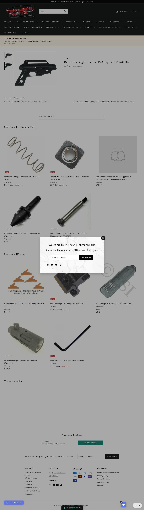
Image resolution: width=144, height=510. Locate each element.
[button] (72, 507)
